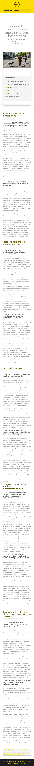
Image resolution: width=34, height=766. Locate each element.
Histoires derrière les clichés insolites (18, 84)
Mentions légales (13, 763)
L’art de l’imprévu (13, 87)
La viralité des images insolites (16, 90)
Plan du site (22, 763)
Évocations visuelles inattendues (17, 81)
